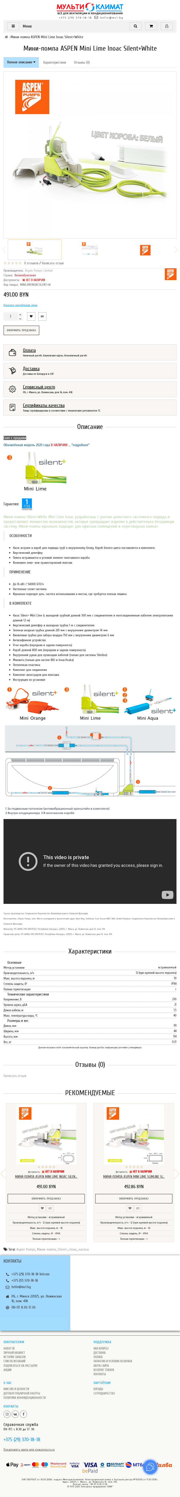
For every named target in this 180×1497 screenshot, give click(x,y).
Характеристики (54, 62)
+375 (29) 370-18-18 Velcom (30, 1274)
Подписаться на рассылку (21, 1365)
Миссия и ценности (16, 1389)
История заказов (15, 1357)
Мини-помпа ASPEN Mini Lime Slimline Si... (134, 1177)
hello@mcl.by (112, 17)
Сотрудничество (104, 1393)
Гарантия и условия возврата (113, 1361)
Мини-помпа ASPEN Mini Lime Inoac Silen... (46, 1177)
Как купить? (101, 1348)
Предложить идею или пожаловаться (29, 1449)
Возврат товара (104, 1370)
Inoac (73, 1249)
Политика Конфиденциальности (25, 1397)
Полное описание (20, 62)
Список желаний (14, 1361)
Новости (9, 1348)
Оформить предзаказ (21, 330)
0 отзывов (30, 263)
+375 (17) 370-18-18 (24, 1280)
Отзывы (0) (82, 62)
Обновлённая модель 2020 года (27, 445)
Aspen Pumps (25, 1249)
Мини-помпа (46, 1249)
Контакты (100, 1374)
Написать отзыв (53, 263)
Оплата (98, 1357)
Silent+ (63, 1249)
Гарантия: (11, 504)
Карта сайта (101, 1365)
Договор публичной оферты (22, 1393)
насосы (84, 1249)
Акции (7, 1370)
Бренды (98, 1389)
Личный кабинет (14, 1352)
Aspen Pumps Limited (39, 271)
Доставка (100, 1352)
